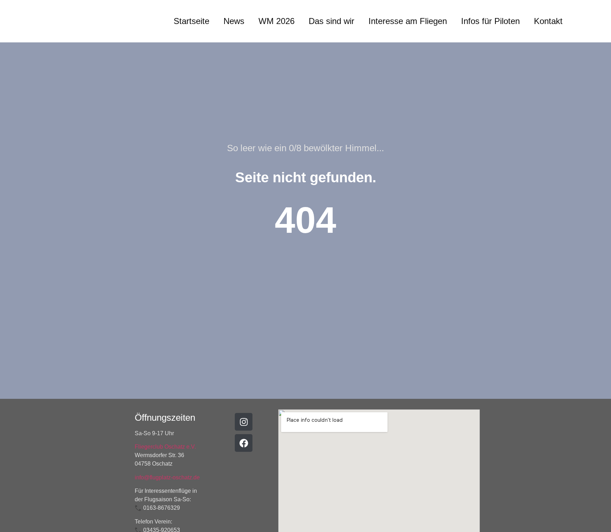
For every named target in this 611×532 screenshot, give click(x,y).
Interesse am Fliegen (407, 21)
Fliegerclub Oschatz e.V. (165, 447)
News (233, 21)
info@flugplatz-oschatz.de (167, 477)
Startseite (191, 21)
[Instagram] (243, 422)
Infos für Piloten (490, 21)
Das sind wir (331, 21)
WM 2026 (276, 21)
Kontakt (548, 21)
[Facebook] (243, 443)
